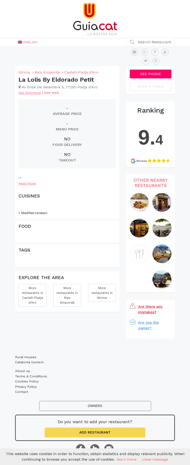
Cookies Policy (26, 381)
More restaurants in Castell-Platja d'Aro (32, 295)
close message (155, 459)
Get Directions (30, 93)
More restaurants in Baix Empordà (67, 295)
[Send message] (134, 52)
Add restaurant (95, 432)
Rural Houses (25, 357)
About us (22, 371)
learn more (126, 459)
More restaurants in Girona (102, 292)
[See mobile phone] (144, 52)
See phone (150, 74)
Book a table (151, 86)
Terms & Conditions (31, 376)
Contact (21, 392)
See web (51, 92)
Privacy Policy (26, 386)
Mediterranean (33, 213)
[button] (27, 42)
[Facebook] (154, 52)
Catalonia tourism (29, 362)
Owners (95, 406)
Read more (27, 183)
